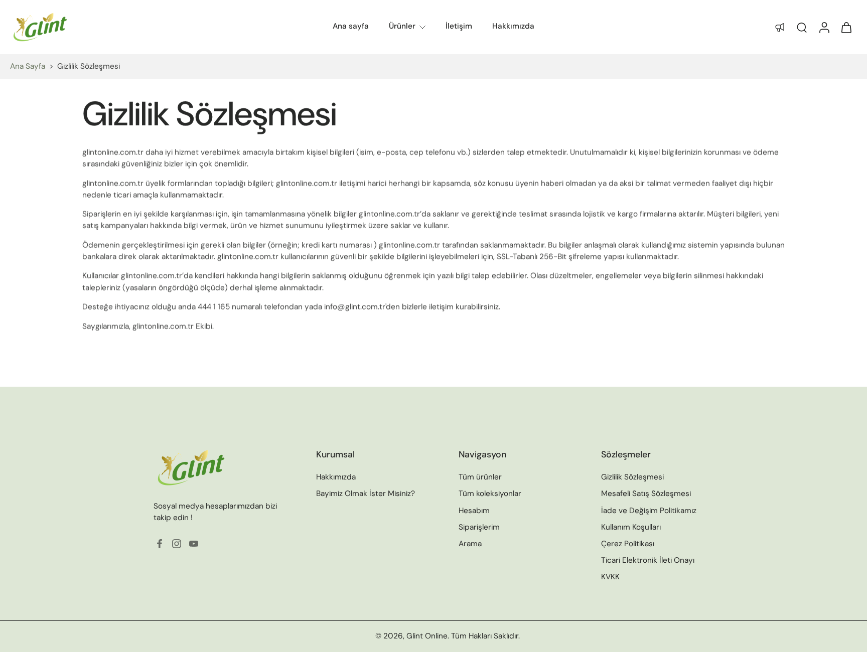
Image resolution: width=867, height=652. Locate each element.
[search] (802, 27)
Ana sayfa (351, 26)
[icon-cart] (846, 27)
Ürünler (402, 26)
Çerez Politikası (627, 544)
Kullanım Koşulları (631, 527)
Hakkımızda (513, 26)
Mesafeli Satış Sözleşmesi (646, 494)
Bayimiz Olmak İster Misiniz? (365, 494)
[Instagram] (177, 544)
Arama (470, 544)
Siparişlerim (479, 527)
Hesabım (474, 511)
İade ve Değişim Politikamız (648, 511)
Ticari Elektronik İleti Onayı (647, 560)
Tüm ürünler (480, 477)
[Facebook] (160, 544)
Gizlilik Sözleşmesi (632, 477)
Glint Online (427, 636)
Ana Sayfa (27, 66)
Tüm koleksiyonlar (490, 494)
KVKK (610, 577)
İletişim (459, 26)
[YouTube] (194, 544)
